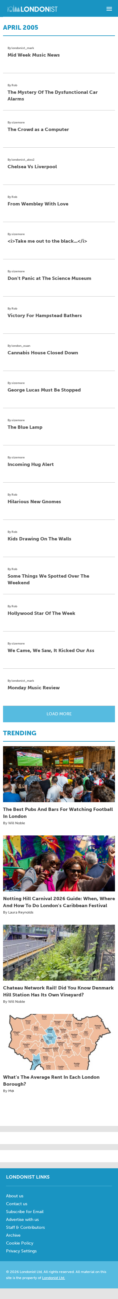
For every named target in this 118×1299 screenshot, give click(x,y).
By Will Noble (14, 823)
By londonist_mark (21, 48)
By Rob (12, 85)
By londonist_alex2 (21, 159)
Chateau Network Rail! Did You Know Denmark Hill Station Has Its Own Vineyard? (58, 991)
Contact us (16, 1203)
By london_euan (19, 345)
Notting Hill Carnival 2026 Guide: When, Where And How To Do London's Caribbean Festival (59, 902)
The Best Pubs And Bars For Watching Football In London (58, 812)
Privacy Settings (21, 1251)
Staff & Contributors (25, 1227)
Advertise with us (22, 1219)
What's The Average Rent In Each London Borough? (51, 1080)
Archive (13, 1235)
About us (14, 1196)
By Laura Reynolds (18, 912)
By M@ (8, 1091)
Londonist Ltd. (53, 1278)
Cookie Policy (19, 1243)
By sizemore (16, 122)
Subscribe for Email (25, 1211)
